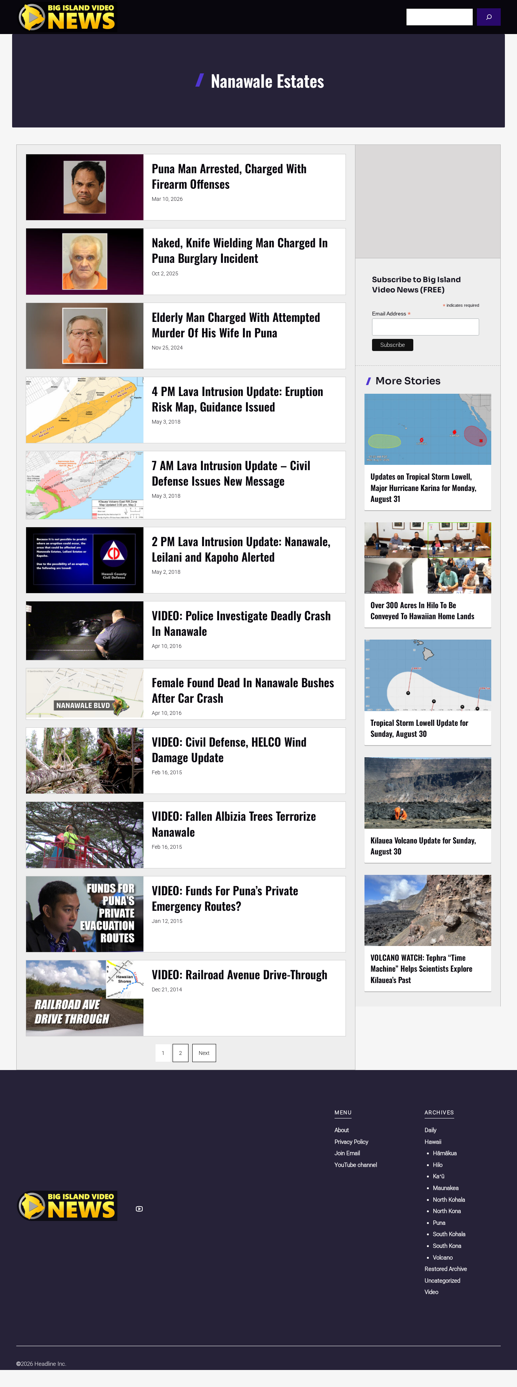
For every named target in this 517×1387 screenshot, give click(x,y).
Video (431, 1292)
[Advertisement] (428, 201)
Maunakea (446, 1188)
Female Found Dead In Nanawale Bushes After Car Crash (243, 690)
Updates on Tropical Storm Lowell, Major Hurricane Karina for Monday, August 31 (424, 487)
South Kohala (449, 1234)
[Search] (489, 16)
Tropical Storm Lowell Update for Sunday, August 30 (419, 728)
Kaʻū (438, 1176)
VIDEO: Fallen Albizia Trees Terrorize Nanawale (234, 823)
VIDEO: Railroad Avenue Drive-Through (239, 974)
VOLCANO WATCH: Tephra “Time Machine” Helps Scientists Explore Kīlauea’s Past (421, 968)
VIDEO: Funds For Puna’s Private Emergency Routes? (225, 898)
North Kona (447, 1211)
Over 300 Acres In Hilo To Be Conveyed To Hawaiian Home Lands (422, 610)
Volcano (443, 1257)
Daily (430, 1130)
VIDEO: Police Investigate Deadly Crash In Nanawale (241, 623)
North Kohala (449, 1199)
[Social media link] (139, 1209)
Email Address (391, 313)
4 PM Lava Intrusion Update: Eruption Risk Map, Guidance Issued (237, 398)
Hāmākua (445, 1153)
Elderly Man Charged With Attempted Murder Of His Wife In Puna (236, 324)
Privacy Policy (351, 1141)
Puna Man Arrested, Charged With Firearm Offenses (229, 176)
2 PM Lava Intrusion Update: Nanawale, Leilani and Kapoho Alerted (241, 549)
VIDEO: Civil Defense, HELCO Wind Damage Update (229, 749)
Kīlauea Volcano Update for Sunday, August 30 (423, 845)
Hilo (437, 1165)
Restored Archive (446, 1269)
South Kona (447, 1246)
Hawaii (433, 1141)
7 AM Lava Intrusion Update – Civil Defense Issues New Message (231, 473)
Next (204, 1053)
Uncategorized (442, 1280)
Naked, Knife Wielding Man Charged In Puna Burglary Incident (240, 250)
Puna (439, 1222)
